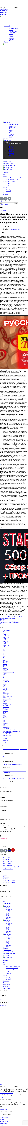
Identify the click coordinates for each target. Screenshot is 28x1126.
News (4, 708)
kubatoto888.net (7, 704)
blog (4, 677)
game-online (6, 695)
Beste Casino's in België (8, 672)
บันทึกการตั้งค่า (4, 1117)
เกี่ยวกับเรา (6, 877)
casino (4, 678)
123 (4, 646)
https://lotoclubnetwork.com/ (21, 378)
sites (4, 719)
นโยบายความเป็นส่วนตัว (9, 882)
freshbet (5, 690)
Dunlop (12, 32)
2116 (4, 650)
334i (4, 656)
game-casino (6, 693)
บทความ (8, 189)
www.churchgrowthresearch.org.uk (11, 731)
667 (4, 660)
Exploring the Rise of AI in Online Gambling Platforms (14, 778)
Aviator (4, 668)
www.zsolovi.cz (7, 735)
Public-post (5, 717)
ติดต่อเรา (5, 878)
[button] (5, 42)
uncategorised (6, 727)
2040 (4, 649)
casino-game (6, 681)
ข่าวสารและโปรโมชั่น (9, 880)
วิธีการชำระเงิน (7, 863)
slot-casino (5, 721)
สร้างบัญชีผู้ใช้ (3, 1005)
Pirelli (10, 40)
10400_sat (5, 642)
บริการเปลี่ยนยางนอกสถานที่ (13, 178)
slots (4, 724)
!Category (5, 631)
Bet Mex (5, 673)
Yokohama (11, 39)
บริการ (4, 875)
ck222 (4, 685)
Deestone (11, 30)
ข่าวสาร (8, 183)
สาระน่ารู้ (8, 191)
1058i (4, 643)
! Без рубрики (6, 630)
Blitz (4, 676)
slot (4, 720)
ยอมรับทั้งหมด (3, 1109)
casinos (4, 684)
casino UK (5, 680)
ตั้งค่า (22, 1094)
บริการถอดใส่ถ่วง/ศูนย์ (12, 179)
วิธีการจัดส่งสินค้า (7, 865)
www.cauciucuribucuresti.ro (9, 729)
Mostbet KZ (6, 707)
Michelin (11, 34)
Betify (4, 674)
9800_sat (5, 664)
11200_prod (6, 645)
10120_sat (5, 634)
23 (3, 652)
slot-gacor (5, 723)
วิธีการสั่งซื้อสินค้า (7, 861)
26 (3, 653)
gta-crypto (5, 700)
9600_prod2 (6, 661)
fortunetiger (5, 689)
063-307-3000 (3, 838)
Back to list (2, 619)
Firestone (11, 36)
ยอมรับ (2, 1098)
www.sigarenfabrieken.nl (9, 733)
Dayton (10, 35)
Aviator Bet (5, 669)
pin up (4, 712)
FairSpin (5, 688)
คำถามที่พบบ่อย (7, 859)
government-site (7, 699)
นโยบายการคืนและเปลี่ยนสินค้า (11, 867)
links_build (5, 705)
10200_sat (5, 638)
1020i (4, 639)
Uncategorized (3, 210)
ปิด (0, 623)
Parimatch (5, 711)
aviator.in (5, 670)
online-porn (5, 709)
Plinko (4, 713)
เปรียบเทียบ (6, 986)
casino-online (6, 682)
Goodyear (11, 38)
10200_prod (6, 635)
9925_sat (5, 665)
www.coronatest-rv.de (8, 732)
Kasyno (5, 703)
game (4, 692)
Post (4, 715)
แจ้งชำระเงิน (6, 857)
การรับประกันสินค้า (8, 869)
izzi (4, 701)
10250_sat (5, 641)
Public (4, 716)
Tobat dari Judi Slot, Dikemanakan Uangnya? (12, 764)
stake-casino (6, 725)
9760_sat (5, 662)
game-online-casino (7, 696)
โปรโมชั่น (8, 185)
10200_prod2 (6, 637)
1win (4, 647)
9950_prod (5, 666)
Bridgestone (13, 31)
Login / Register (7, 988)
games (4, 697)
